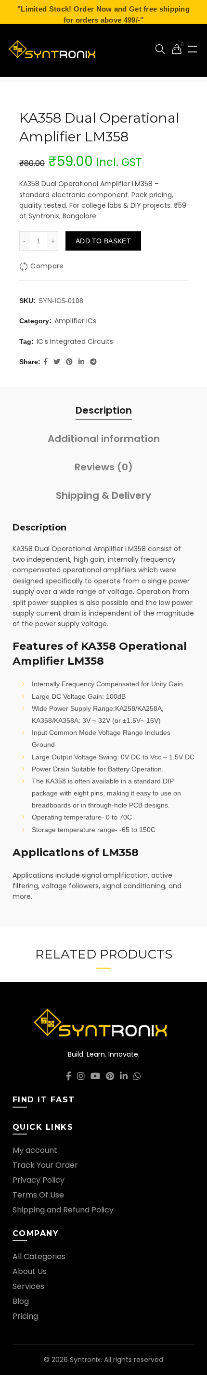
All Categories (39, 1256)
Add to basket (103, 241)
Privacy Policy (39, 1180)
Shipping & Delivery (103, 495)
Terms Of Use (38, 1194)
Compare (47, 266)
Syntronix (85, 1359)
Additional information (104, 438)
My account (35, 1150)
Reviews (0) (104, 467)
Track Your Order (45, 1165)
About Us (30, 1271)
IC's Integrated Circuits (75, 341)
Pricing (25, 1316)
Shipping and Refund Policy (63, 1209)
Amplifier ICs (75, 321)
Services (28, 1286)
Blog (21, 1301)
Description (104, 410)
